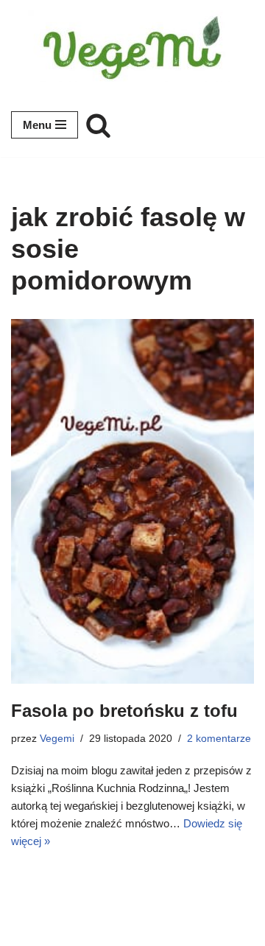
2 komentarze (219, 738)
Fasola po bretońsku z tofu (124, 711)
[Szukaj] (98, 125)
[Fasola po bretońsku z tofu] (132, 501)
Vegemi (57, 738)
